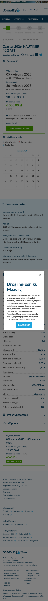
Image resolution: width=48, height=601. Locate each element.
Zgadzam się (24, 325)
